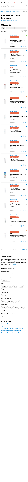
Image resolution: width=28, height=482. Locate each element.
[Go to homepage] (5, 2)
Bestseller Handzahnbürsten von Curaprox (12, 328)
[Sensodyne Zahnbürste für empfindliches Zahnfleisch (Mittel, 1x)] (14, 56)
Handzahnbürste (16, 11)
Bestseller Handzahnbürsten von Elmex (11, 333)
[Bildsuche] (25, 6)
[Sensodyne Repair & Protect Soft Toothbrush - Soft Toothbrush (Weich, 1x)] (14, 190)
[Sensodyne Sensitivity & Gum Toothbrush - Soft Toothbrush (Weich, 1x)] (14, 101)
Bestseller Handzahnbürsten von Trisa (11, 330)
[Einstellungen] (14, 3)
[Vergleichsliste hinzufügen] (21, 46)
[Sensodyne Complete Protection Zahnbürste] (14, 131)
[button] (26, 35)
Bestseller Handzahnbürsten (8, 323)
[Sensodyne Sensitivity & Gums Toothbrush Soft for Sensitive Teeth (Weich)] (14, 235)
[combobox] (3, 28)
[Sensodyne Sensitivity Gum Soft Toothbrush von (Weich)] (14, 146)
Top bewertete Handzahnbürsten (10, 326)
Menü (4, 6)
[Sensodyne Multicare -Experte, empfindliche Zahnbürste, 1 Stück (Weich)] (14, 41)
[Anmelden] (18, 2)
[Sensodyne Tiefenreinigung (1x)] (14, 160)
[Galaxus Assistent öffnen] (22, 3)
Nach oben (24, 249)
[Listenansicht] (25, 31)
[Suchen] (9, 6)
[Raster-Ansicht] (22, 31)
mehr (14, 264)
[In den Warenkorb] (26, 46)
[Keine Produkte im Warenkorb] (25, 3)
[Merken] (23, 46)
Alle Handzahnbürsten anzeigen (9, 20)
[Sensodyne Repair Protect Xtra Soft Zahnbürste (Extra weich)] (14, 117)
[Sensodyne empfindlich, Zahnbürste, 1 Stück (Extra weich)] (14, 71)
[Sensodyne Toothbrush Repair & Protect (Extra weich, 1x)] (14, 205)
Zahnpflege (8, 11)
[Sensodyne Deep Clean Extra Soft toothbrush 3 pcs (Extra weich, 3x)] (14, 175)
